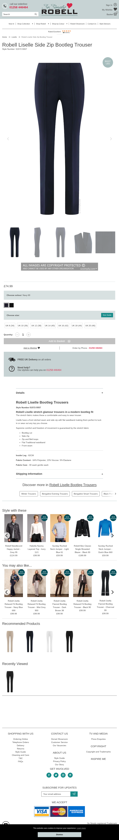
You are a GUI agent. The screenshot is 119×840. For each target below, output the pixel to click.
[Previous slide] (8, 139)
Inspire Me (98, 759)
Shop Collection (23, 24)
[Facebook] (48, 775)
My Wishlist (107, 10)
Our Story (59, 764)
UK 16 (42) (63, 325)
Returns (20, 748)
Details (20, 392)
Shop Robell (41, 24)
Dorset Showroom (59, 739)
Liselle (14, 37)
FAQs (20, 761)
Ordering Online (20, 739)
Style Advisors (104, 24)
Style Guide (20, 752)
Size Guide (107, 315)
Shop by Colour (58, 24)
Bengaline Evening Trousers (55, 494)
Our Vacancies (59, 745)
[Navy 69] (6, 305)
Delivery (20, 745)
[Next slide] (111, 139)
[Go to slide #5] (106, 242)
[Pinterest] (70, 775)
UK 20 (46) (90, 325)
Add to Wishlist (30, 348)
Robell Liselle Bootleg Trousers (73, 485)
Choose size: (13, 315)
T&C (21, 758)
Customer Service (59, 742)
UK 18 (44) (77, 325)
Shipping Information (29, 473)
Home (4, 37)
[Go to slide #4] (83, 242)
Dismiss (59, 835)
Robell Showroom (77, 24)
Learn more (81, 828)
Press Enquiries (98, 739)
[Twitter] (56, 775)
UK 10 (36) (23, 325)
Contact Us (92, 24)
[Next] (115, 493)
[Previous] (7, 535)
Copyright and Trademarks (98, 752)
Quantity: (8, 334)
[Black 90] (11, 305)
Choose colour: (18, 295)
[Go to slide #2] (37, 242)
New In (11, 24)
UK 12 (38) (36, 325)
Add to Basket (57, 341)
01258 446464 (53, 370)
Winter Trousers (28, 494)
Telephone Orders (20, 742)
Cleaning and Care (20, 755)
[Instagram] (63, 775)
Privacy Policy (59, 761)
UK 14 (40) (50, 325)
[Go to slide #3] (60, 242)
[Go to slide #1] (15, 242)
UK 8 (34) (10, 325)
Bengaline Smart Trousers (86, 494)
